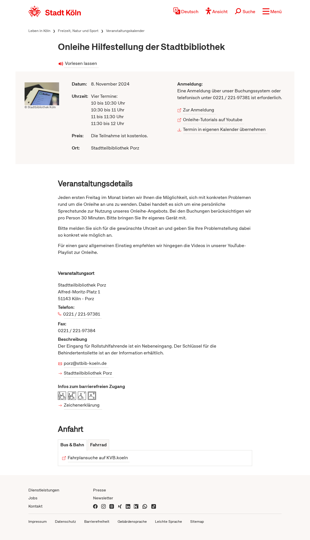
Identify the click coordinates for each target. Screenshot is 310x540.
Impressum (37, 521)
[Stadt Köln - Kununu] (136, 506)
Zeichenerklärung (82, 405)
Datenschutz (65, 521)
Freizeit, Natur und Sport (78, 30)
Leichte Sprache (168, 521)
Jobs (32, 498)
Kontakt (35, 506)
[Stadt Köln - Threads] (111, 506)
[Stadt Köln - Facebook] (95, 506)
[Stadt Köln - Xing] (120, 506)
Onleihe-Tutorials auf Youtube (213, 120)
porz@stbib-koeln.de (85, 363)
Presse (99, 490)
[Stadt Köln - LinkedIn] (128, 506)
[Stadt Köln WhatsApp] (145, 506)
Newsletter (103, 498)
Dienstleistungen (43, 490)
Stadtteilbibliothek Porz (88, 373)
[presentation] (72, 445)
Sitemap (197, 521)
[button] (272, 11)
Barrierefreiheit (96, 521)
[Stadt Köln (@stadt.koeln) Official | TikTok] (153, 506)
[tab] (72, 445)
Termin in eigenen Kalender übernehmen (224, 129)
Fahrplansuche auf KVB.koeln (98, 458)
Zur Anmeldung (198, 110)
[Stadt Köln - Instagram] (103, 506)
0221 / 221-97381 (82, 314)
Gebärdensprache (132, 521)
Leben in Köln (39, 30)
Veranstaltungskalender (125, 30)
